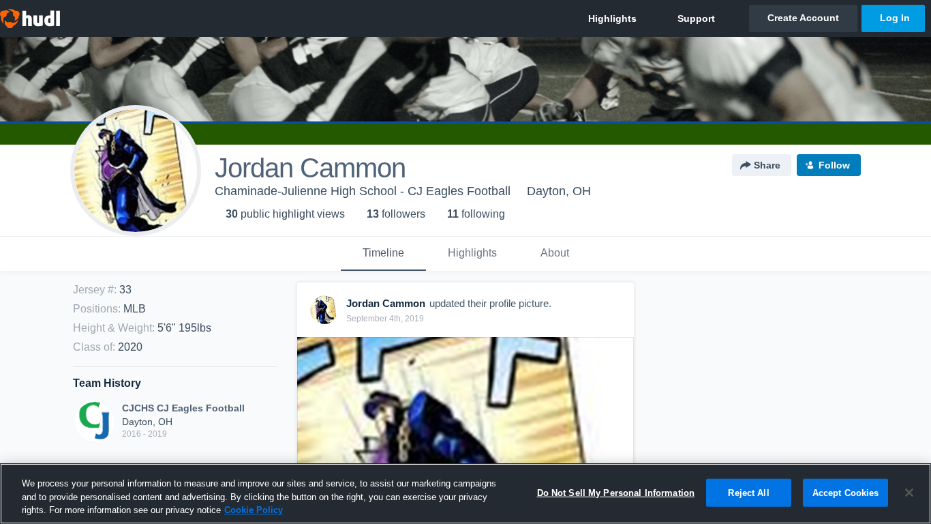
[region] (465, 493)
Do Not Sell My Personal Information (616, 492)
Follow (834, 165)
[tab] (383, 254)
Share (767, 165)
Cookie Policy (253, 510)
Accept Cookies (845, 492)
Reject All (748, 492)
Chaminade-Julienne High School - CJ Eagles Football (362, 191)
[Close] (909, 493)
